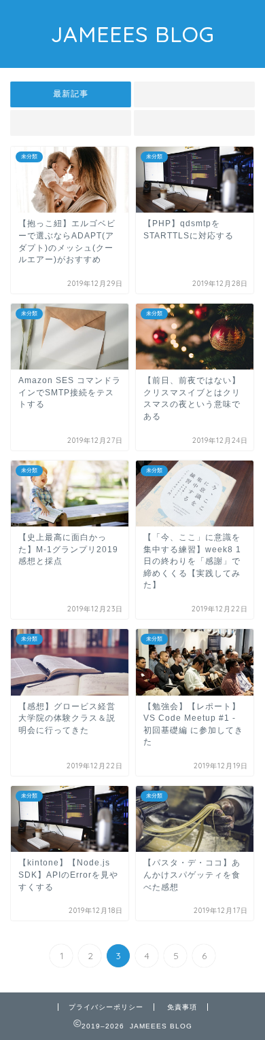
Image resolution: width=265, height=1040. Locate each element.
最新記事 (70, 93)
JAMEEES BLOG (133, 34)
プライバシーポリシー (106, 1007)
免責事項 (182, 1007)
